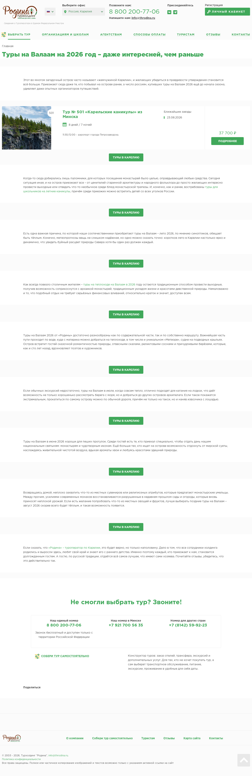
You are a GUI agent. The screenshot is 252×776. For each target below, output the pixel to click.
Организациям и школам (65, 34)
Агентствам (111, 34)
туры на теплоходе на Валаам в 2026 (109, 284)
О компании (74, 738)
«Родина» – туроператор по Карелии (74, 548)
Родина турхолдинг (20, 12)
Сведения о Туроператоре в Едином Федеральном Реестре (34, 23)
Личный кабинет (228, 12)
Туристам (186, 34)
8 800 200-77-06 (134, 12)
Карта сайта (191, 738)
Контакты (241, 34)
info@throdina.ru (143, 18)
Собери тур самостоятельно (112, 738)
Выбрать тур (19, 34)
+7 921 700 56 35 (126, 625)
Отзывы (213, 34)
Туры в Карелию (126, 157)
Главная (7, 46)
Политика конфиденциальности (21, 759)
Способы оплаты (149, 34)
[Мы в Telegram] (175, 12)
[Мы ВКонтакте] (169, 12)
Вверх (243, 760)
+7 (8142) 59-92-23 (188, 625)
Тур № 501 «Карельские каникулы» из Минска (102, 114)
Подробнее (227, 141)
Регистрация (214, 5)
